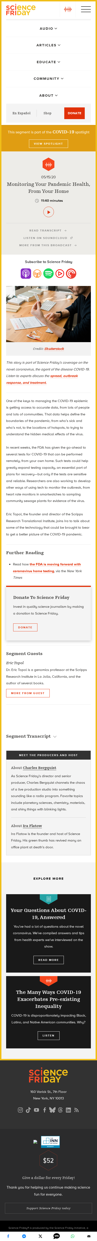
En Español (21, 113)
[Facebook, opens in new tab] (44, 1109)
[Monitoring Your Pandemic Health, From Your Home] (48, 212)
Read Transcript (45, 230)
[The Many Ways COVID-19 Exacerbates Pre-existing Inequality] (48, 1012)
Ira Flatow (32, 826)
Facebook (8, 1236)
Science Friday (21, 10)
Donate (74, 113)
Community (47, 79)
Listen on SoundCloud (46, 238)
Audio (46, 28)
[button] (68, 9)
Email (89, 1236)
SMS (56, 1236)
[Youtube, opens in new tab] (36, 1109)
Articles (46, 45)
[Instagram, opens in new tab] (20, 1109)
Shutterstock (54, 349)
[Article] (48, 899)
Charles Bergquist (39, 768)
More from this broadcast (45, 245)
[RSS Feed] (76, 1109)
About (46, 95)
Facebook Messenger (24, 1236)
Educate (46, 62)
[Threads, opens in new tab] (60, 1109)
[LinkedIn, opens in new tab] (68, 1109)
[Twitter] (40, 1236)
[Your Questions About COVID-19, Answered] (48, 933)
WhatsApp (72, 1236)
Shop (48, 113)
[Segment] (48, 164)
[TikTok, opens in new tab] (28, 1109)
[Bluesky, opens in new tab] (52, 1109)
